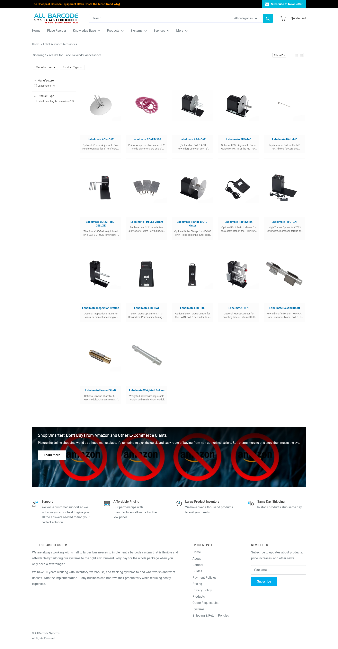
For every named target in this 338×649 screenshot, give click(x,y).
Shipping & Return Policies (210, 615)
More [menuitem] (179, 30)
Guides (197, 571)
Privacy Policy (202, 590)
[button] (297, 55)
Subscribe (264, 581)
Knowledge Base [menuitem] (84, 30)
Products (198, 596)
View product (98, 109)
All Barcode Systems (47, 633)
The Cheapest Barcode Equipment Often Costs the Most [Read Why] (76, 4)
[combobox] (159, 18)
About (196, 558)
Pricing (197, 584)
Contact (197, 565)
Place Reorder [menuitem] (56, 30)
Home (35, 44)
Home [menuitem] (36, 30)
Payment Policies (204, 577)
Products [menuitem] (113, 30)
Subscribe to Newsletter (286, 4)
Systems (198, 609)
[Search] (268, 18)
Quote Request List (205, 603)
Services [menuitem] (159, 30)
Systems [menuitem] (136, 30)
